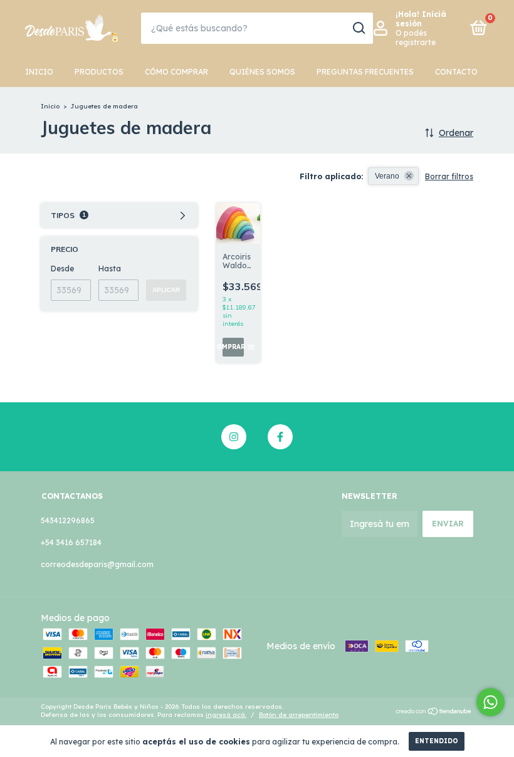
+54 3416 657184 (71, 542)
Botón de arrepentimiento (298, 715)
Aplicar (166, 289)
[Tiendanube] (434, 712)
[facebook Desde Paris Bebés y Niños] (280, 436)
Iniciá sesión (421, 18)
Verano (387, 176)
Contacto (456, 71)
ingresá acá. (226, 715)
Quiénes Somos (262, 71)
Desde (62, 268)
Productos (99, 71)
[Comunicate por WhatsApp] (490, 702)
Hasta (109, 268)
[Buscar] (358, 28)
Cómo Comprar (176, 71)
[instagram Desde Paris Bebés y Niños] (233, 436)
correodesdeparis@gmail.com (97, 564)
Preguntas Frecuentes (365, 71)
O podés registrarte (416, 37)
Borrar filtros (449, 176)
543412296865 (68, 520)
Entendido (436, 741)
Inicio (39, 71)
